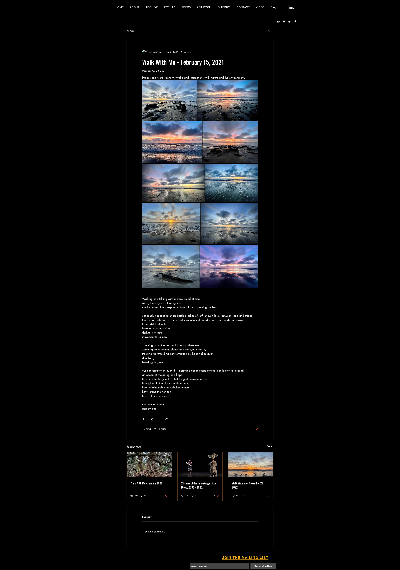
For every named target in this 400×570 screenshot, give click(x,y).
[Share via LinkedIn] (159, 419)
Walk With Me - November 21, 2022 (247, 485)
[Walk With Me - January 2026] (149, 464)
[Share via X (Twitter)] (151, 419)
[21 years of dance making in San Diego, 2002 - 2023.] (200, 464)
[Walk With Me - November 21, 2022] (250, 464)
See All (270, 446)
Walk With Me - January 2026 (146, 483)
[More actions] (256, 52)
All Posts (130, 30)
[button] (151, 7)
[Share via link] (166, 419)
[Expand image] (169, 100)
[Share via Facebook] (143, 419)
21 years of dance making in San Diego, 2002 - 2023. (198, 485)
